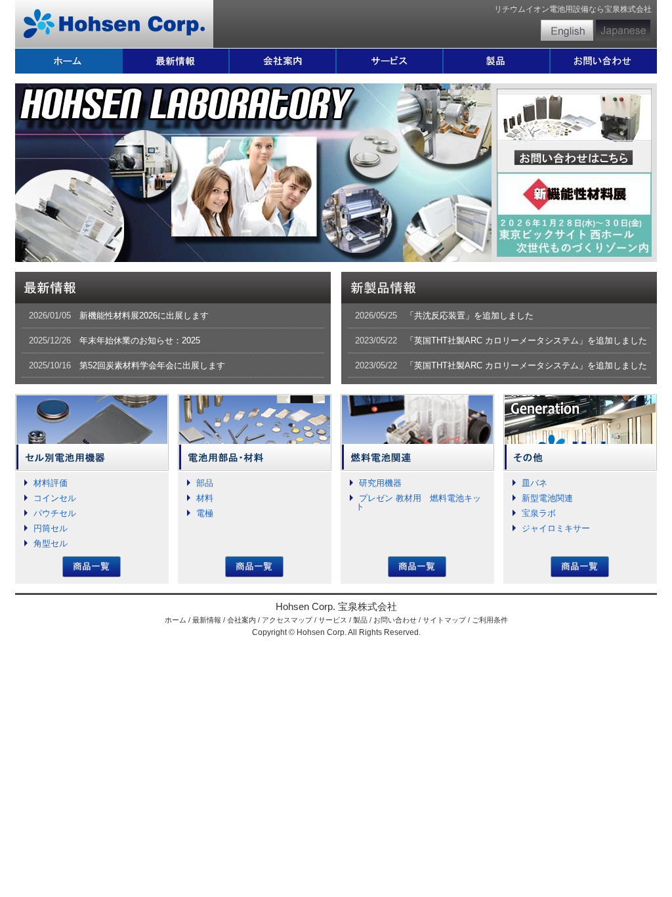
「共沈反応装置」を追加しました (470, 315)
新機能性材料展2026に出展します (144, 315)
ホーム (175, 620)
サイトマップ (444, 620)
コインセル (54, 498)
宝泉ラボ (539, 513)
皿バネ (534, 483)
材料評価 (50, 483)
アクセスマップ (287, 620)
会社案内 (241, 620)
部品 (204, 483)
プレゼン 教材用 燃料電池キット (418, 502)
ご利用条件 (490, 620)
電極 (204, 513)
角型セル (50, 543)
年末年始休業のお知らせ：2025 (139, 340)
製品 (360, 620)
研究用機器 (380, 483)
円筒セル (50, 528)
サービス (332, 620)
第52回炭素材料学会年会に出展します (152, 365)
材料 (204, 498)
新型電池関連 (547, 498)
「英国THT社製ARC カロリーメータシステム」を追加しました (526, 340)
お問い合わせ (395, 620)
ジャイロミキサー (556, 528)
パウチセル (54, 513)
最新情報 (206, 620)
